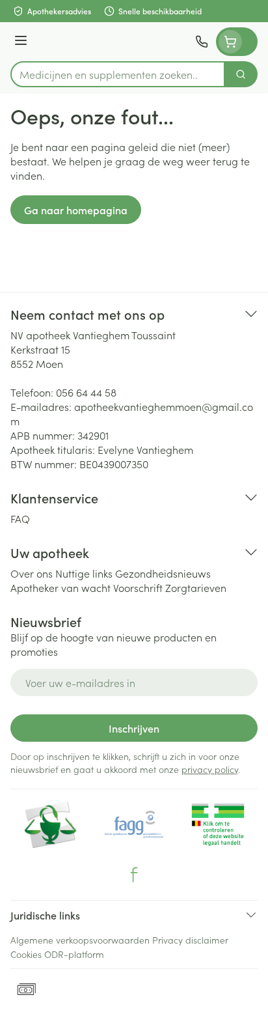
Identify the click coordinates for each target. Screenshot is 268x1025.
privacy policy (209, 769)
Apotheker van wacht (60, 587)
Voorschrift (138, 587)
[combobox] (117, 74)
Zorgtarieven (195, 587)
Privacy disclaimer (190, 939)
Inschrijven (134, 728)
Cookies (26, 954)
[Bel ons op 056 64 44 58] (201, 41)
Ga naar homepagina (75, 210)
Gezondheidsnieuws (163, 573)
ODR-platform (74, 954)
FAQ (20, 518)
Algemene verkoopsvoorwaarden (80, 939)
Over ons (31, 573)
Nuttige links (84, 573)
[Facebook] (134, 874)
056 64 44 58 (86, 392)
